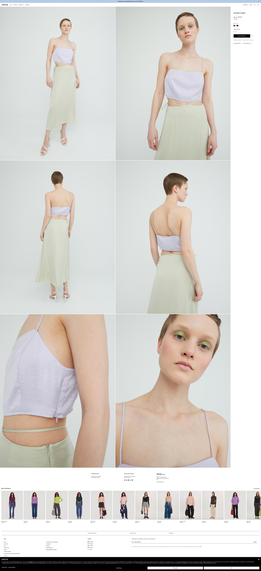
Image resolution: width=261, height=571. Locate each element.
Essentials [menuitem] (27, 4)
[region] (97, 478)
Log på (250, 4)
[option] (234, 26)
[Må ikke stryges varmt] (130, 480)
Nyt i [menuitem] (11, 4)
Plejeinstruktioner (246, 43)
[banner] (130, 1)
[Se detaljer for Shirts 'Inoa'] (57, 505)
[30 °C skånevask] (124, 480)
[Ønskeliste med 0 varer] (254, 5)
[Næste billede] (260, 497)
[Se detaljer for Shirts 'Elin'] (34, 505)
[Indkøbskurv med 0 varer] (258, 5)
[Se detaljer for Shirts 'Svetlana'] (12, 505)
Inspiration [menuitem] (21, 4)
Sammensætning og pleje (129, 473)
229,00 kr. (236, 18)
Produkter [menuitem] (15, 4)
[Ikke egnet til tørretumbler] (128, 480)
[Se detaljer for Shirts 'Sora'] (124, 505)
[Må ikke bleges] (126, 480)
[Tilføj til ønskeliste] (252, 36)
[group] (194, 542)
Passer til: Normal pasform (96, 476)
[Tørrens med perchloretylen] (132, 480)
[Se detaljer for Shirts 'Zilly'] (79, 505)
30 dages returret (133, 533)
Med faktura (171, 533)
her (200, 546)
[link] (5, 539)
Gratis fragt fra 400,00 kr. (92, 533)
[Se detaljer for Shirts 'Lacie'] (146, 505)
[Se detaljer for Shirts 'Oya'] (168, 505)
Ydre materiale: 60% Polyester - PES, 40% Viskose (130, 477)
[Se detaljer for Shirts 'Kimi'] (213, 505)
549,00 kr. (181, 522)
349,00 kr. (114, 522)
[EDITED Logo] (5, 4)
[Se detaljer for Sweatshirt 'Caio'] (190, 505)
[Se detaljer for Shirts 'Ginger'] (101, 505)
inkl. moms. (236, 19)
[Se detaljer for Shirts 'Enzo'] (235, 505)
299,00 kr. (3, 522)
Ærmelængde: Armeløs (95, 477)
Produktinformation (237, 43)
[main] (130, 478)
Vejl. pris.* (238, 17)
